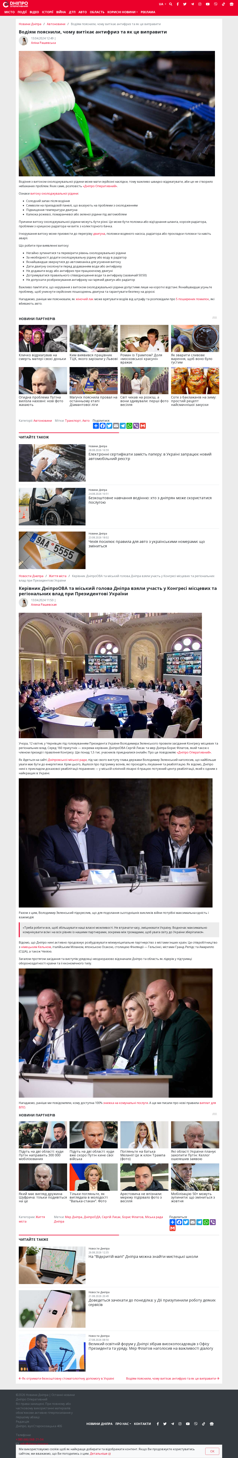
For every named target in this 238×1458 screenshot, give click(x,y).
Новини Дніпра (30, 24)
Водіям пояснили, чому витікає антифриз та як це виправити (171, 1378)
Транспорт (73, 421)
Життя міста (57, 576)
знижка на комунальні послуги (125, 1103)
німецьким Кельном (36, 947)
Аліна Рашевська (43, 43)
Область (97, 12)
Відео (34, 12)
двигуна (99, 234)
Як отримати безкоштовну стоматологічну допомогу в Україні (67, 1378)
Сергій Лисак (111, 1217)
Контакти (142, 1424)
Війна (61, 12)
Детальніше (98, 1453)
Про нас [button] (122, 1424)
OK (212, 1451)
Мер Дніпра (73, 1217)
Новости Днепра (31, 576)
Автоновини (56, 24)
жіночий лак (85, 299)
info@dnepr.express (34, 1444)
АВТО (82, 12)
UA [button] (161, 4)
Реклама (148, 12)
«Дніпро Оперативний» (100, 186)
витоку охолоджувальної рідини (54, 193)
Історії (47, 12)
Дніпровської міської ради (67, 760)
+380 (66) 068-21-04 (29, 1439)
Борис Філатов (133, 1217)
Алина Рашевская (44, 605)
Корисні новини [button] (121, 12)
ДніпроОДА (92, 1217)
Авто (86, 421)
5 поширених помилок (192, 299)
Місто (9, 12)
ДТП (72, 12)
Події (22, 12)
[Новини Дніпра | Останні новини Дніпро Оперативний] (15, 4)
